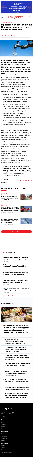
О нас (2, 422)
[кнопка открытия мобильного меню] (2, 17)
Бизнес (3, 440)
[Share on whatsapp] (8, 35)
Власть (3, 447)
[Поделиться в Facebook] (2, 35)
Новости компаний (6, 452)
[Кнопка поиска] (30, 17)
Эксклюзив (4, 434)
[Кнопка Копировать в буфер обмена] (14, 35)
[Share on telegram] (11, 35)
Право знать (4, 436)
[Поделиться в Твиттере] (5, 35)
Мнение (3, 450)
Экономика (4, 22)
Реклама (3, 424)
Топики (3, 428)
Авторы (3, 426)
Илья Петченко (5, 33)
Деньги (3, 445)
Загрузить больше (16, 231)
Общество (10, 22)
